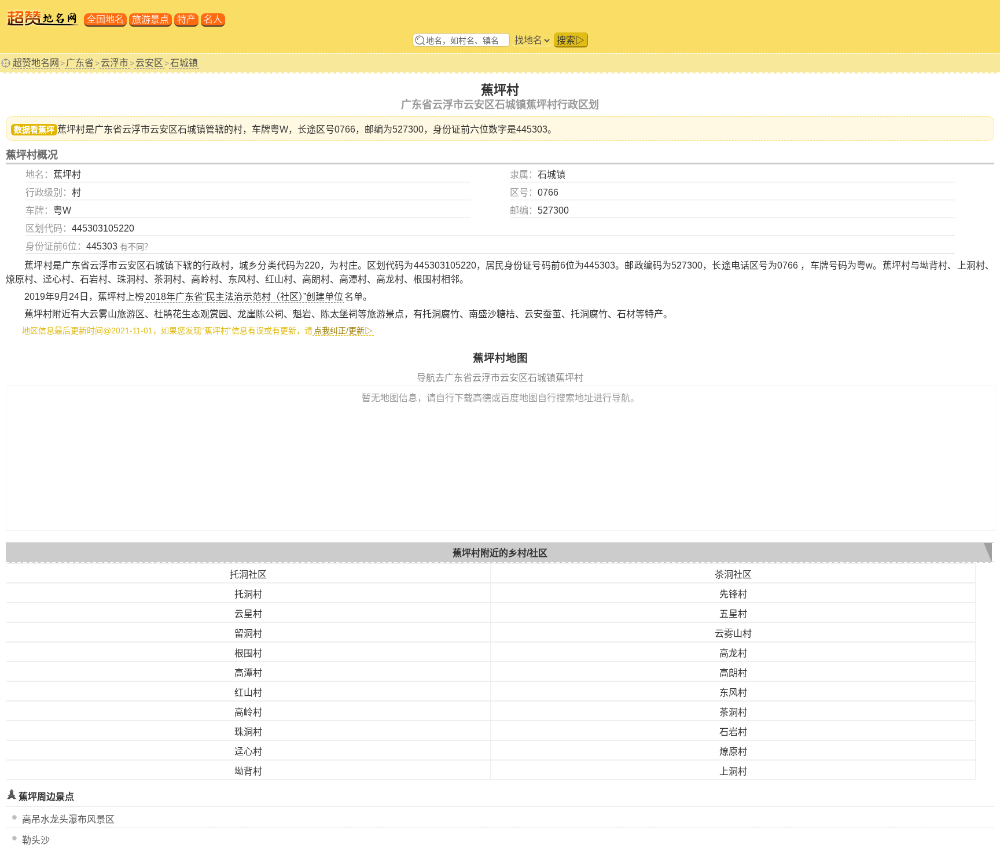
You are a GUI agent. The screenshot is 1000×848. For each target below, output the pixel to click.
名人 (213, 19)
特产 (186, 19)
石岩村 (733, 732)
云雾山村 (733, 633)
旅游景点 (150, 19)
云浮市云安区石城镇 (163, 129)
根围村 (248, 653)
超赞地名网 (36, 63)
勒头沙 (36, 840)
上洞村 (733, 771)
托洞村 (248, 594)
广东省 (80, 63)
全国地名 (105, 19)
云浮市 (114, 63)
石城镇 (184, 63)
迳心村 (248, 752)
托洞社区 (248, 574)
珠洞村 (248, 732)
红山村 (248, 693)
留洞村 (248, 633)
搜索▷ (570, 40)
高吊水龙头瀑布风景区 (68, 819)
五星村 (733, 614)
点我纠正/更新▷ (343, 330)
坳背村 (248, 771)
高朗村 (733, 673)
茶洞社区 (733, 574)
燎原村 (733, 752)
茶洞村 (733, 712)
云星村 (248, 614)
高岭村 (248, 712)
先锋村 (733, 594)
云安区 (149, 63)
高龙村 (733, 653)
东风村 (733, 693)
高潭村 (248, 673)
